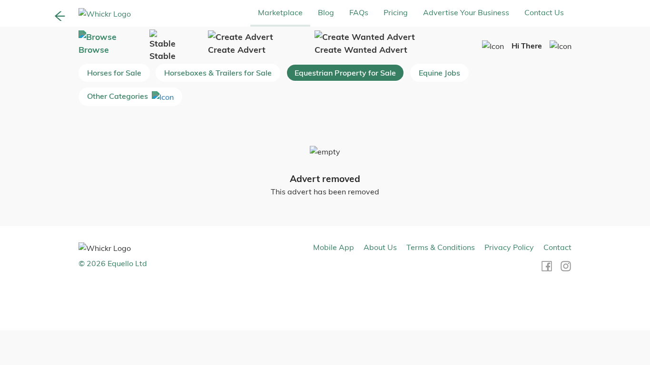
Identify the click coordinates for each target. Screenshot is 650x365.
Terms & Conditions (440, 247)
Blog (326, 12)
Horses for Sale (114, 72)
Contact (557, 247)
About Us (380, 247)
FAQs (358, 12)
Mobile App (333, 247)
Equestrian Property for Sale (345, 72)
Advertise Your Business (466, 12)
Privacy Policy (509, 247)
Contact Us (544, 12)
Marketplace (280, 12)
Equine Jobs (439, 72)
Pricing (396, 12)
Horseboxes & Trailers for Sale (218, 72)
